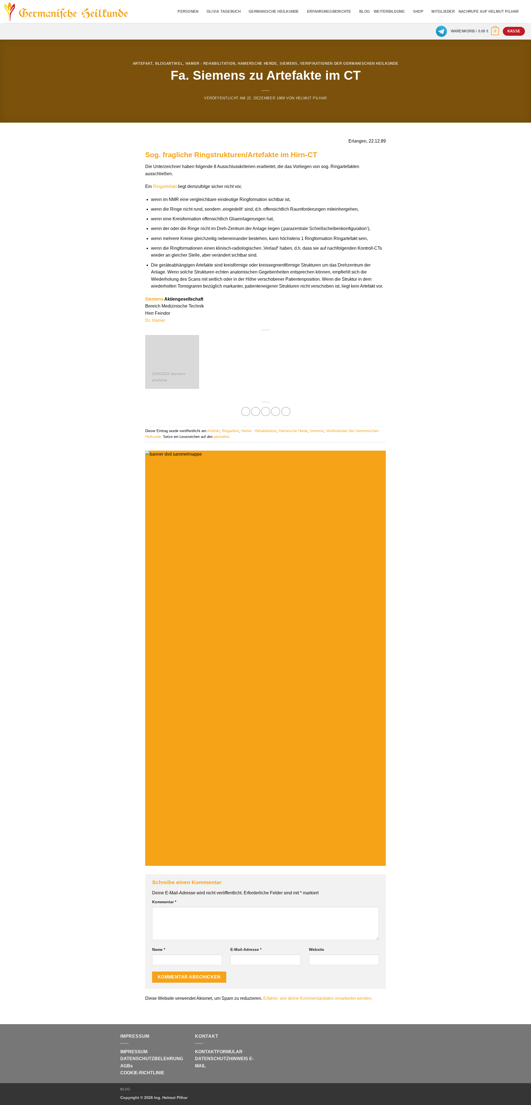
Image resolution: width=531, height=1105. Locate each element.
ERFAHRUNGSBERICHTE (329, 11)
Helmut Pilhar (311, 98)
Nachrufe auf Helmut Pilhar (489, 11)
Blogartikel (169, 63)
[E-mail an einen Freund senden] (265, 411)
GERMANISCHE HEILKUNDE (274, 11)
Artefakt (143, 63)
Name (158, 949)
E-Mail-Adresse (245, 949)
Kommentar (164, 902)
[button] (475, 31)
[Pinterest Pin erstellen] (275, 411)
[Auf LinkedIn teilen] (285, 411)
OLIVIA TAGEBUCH (224, 11)
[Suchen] (525, 11)
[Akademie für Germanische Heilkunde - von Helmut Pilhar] (75, 12)
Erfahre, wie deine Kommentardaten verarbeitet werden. (318, 998)
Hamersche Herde (257, 63)
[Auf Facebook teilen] (245, 411)
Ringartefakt (165, 186)
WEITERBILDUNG (389, 11)
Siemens (289, 63)
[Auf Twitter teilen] (255, 411)
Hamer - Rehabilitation (210, 63)
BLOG (364, 11)
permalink (221, 437)
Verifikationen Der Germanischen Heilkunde (349, 63)
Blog (125, 1089)
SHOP (418, 11)
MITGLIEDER (443, 11)
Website (316, 949)
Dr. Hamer (155, 320)
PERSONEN (188, 11)
